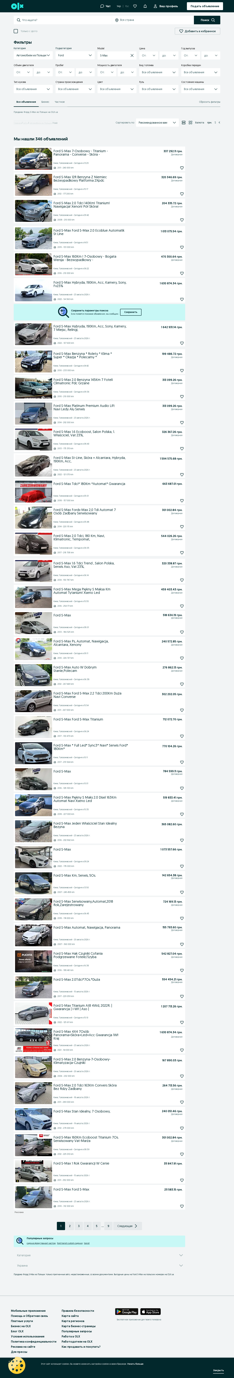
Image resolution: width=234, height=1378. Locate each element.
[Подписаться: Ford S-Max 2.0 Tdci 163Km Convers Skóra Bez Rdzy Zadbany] (182, 1102)
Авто (25, 123)
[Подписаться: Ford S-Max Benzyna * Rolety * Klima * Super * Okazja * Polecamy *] (182, 370)
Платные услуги (22, 1321)
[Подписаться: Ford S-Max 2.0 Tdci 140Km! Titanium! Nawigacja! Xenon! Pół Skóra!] (182, 220)
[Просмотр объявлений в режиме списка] (184, 123)
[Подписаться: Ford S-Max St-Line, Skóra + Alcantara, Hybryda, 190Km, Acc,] (182, 475)
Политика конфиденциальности (33, 1341)
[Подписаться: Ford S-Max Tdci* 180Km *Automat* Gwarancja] (182, 501)
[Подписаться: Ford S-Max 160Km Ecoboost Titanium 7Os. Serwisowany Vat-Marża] (182, 1154)
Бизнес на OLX (21, 1326)
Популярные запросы (77, 1331)
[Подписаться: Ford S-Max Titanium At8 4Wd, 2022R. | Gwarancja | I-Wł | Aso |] (182, 1022)
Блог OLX (17, 1331)
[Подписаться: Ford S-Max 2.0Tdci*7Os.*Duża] (182, 996)
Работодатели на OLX (77, 1341)
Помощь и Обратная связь (29, 1316)
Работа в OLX (71, 1336)
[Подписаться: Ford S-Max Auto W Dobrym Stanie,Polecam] (182, 684)
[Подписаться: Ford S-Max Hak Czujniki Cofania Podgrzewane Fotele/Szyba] (182, 970)
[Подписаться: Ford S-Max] (182, 632)
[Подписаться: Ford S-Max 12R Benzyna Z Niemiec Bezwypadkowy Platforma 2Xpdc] (182, 194)
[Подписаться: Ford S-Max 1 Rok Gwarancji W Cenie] (182, 1180)
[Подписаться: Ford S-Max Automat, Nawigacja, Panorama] (182, 944)
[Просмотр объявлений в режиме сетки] (190, 123)
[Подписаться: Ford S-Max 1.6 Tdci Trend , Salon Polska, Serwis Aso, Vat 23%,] (182, 580)
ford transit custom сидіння (70, 1243)
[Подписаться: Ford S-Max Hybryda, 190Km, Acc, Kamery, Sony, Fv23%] (182, 299)
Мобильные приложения (28, 1310)
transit (87, 1243)
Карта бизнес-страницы (79, 1326)
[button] (33, 55)
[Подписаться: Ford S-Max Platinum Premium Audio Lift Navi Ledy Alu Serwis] (182, 423)
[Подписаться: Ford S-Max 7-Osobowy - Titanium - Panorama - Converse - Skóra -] (182, 168)
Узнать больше (135, 1364)
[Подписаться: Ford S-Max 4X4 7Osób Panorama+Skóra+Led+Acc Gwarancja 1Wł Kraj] (182, 1050)
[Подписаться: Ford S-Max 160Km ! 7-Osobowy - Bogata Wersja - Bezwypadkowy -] (182, 273)
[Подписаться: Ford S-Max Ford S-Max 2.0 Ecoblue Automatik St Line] (182, 247)
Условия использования (27, 1336)
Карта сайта (70, 1316)
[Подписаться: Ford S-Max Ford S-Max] (182, 1206)
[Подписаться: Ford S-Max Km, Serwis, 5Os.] (182, 892)
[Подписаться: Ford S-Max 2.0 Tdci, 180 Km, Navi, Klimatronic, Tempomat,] (182, 553)
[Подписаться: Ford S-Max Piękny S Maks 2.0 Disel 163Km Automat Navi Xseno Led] (182, 814)
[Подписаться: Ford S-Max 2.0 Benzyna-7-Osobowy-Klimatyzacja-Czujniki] (182, 1076)
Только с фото (29, 31)
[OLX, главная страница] (17, 6)
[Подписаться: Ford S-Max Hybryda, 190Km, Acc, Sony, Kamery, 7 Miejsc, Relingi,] (182, 343)
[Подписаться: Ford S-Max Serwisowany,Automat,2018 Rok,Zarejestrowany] (182, 918)
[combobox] (67, 20)
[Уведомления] (145, 6)
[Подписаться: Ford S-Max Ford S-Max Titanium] (182, 736)
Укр (119, 6)
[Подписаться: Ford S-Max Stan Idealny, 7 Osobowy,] (182, 1128)
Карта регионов (73, 1321)
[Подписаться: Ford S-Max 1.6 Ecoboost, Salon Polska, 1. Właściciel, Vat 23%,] (182, 449)
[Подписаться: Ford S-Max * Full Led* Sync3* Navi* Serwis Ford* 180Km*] (182, 762)
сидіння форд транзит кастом (41, 1243)
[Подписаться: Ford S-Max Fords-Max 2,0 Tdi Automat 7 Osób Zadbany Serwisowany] (182, 527)
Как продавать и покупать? (81, 1346)
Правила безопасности (78, 1310)
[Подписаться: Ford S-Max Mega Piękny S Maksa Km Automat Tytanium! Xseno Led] (182, 606)
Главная (17, 123)
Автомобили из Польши (40, 123)
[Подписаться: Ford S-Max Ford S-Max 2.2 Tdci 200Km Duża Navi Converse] (182, 710)
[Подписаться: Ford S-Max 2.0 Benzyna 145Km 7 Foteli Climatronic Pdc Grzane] (182, 397)
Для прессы (19, 1352)
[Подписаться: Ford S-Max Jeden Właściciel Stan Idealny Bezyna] (182, 840)
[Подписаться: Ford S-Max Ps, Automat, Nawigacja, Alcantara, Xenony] (182, 658)
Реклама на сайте (23, 1346)
